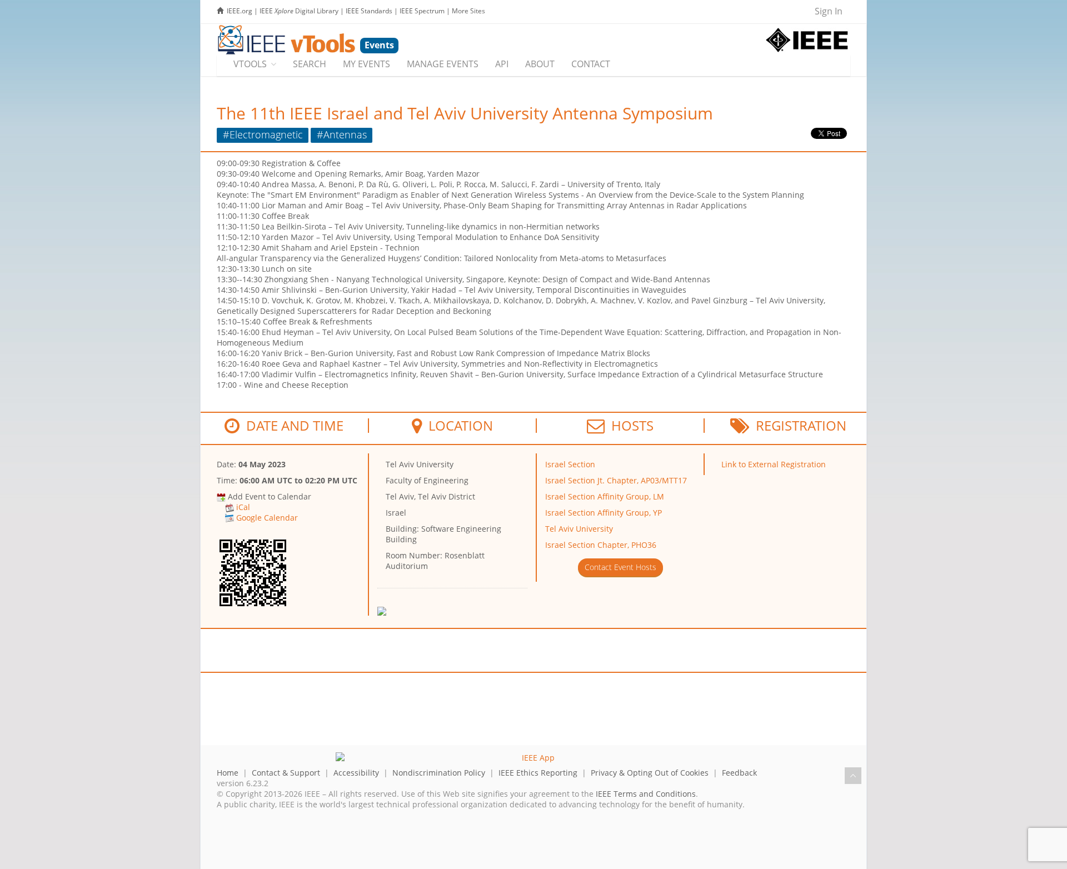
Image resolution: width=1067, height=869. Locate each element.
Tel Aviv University (579, 528)
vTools (250, 64)
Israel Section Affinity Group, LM (604, 496)
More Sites (468, 11)
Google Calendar (267, 517)
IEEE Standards (369, 11)
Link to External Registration (773, 464)
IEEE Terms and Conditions (646, 793)
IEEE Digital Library (299, 11)
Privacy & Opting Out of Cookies (650, 772)
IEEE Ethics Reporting (537, 772)
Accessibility (356, 772)
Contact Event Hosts (620, 567)
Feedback (739, 772)
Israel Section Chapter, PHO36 (600, 545)
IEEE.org (239, 11)
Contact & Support (286, 772)
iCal (243, 507)
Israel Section (570, 464)
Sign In (828, 11)
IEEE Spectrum (422, 11)
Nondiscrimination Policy (438, 772)
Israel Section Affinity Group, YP (603, 512)
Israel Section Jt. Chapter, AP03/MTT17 (616, 480)
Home (227, 772)
